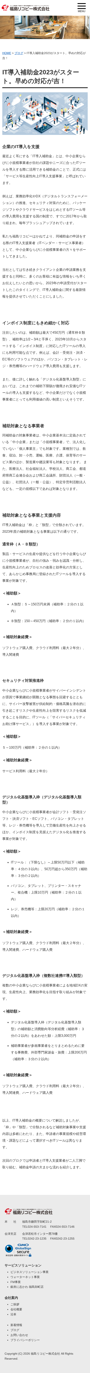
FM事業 (15, 1282)
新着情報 (16, 1325)
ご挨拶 (14, 1304)
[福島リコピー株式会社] (25, 5)
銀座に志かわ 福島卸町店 (27, 1286)
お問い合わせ (19, 1335)
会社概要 (16, 1309)
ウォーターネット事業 (25, 1277)
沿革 (13, 1314)
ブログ (14, 1330)
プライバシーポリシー (25, 1340)
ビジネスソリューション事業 (29, 1272)
